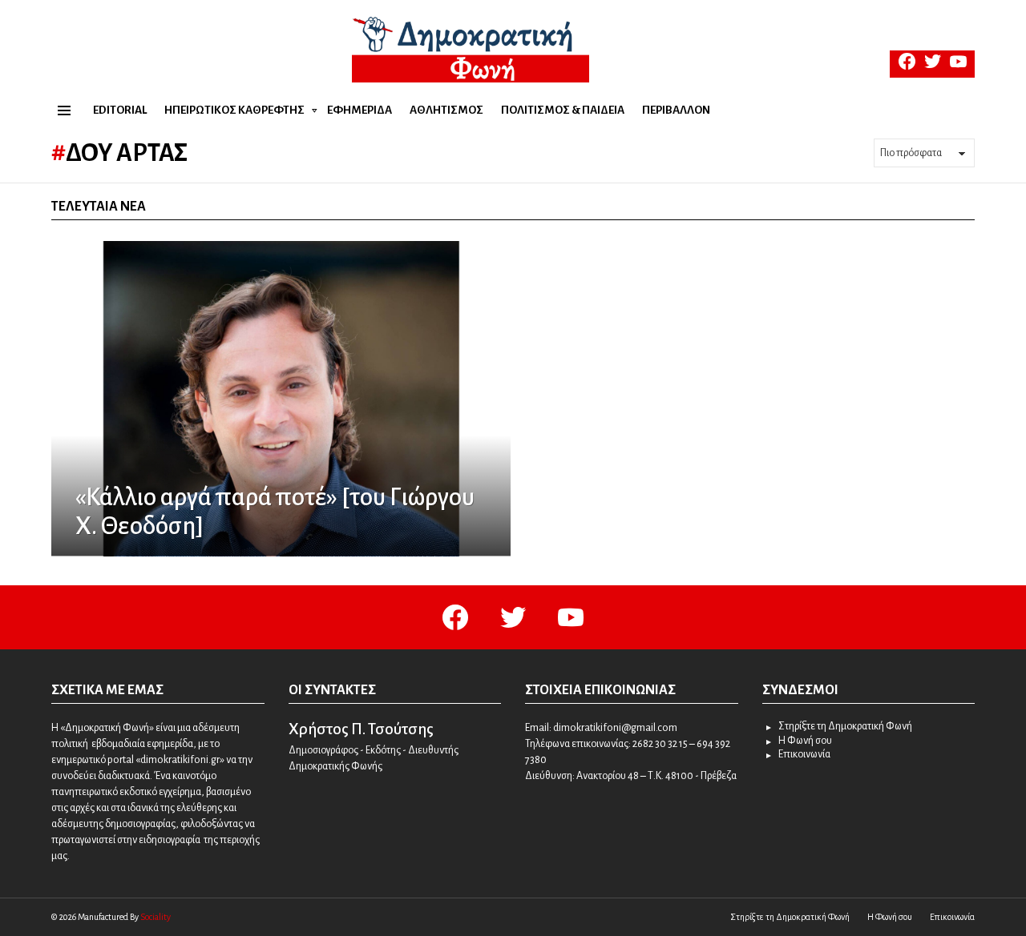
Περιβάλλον (676, 110)
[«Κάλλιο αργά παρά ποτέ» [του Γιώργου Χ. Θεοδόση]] (281, 398)
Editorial (120, 110)
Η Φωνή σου (805, 740)
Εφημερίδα (359, 110)
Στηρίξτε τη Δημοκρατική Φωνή (845, 726)
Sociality (155, 917)
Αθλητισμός (446, 110)
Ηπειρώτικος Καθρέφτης (234, 110)
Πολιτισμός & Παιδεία (562, 110)
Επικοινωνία (804, 754)
